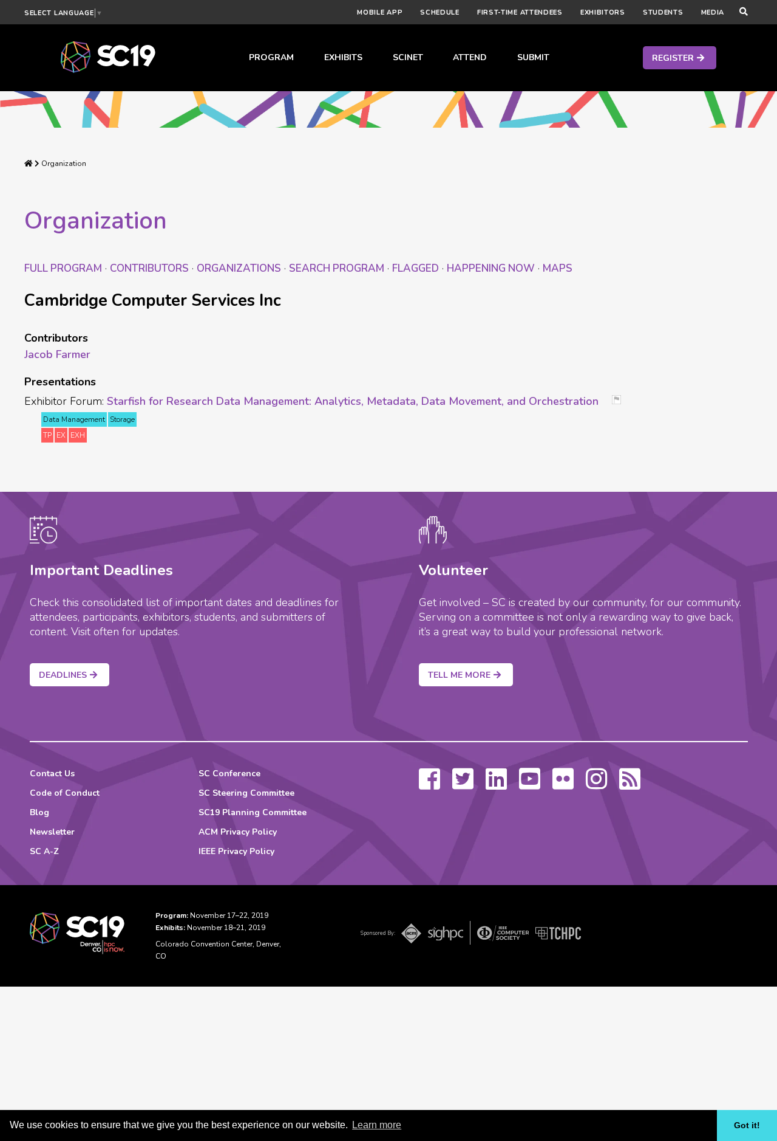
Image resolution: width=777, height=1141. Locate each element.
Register (673, 58)
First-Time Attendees (520, 12)
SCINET (408, 57)
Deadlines (63, 675)
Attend (470, 57)
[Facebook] (429, 784)
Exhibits (343, 57)
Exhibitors (602, 12)
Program (271, 57)
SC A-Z (44, 851)
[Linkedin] (496, 784)
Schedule (440, 12)
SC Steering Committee (246, 793)
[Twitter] (462, 784)
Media (713, 12)
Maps (557, 268)
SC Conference (229, 773)
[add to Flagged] (621, 401)
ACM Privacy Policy (237, 832)
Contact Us (52, 773)
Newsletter (52, 832)
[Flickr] (563, 784)
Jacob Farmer (57, 354)
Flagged (415, 268)
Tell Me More (459, 675)
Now (491, 268)
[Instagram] (596, 784)
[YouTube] (529, 784)
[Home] (28, 163)
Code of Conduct (65, 793)
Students (663, 12)
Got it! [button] (747, 1125)
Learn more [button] (376, 1125)
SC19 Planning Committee (252, 812)
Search (336, 268)
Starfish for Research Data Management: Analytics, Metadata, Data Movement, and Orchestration (353, 401)
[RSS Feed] (629, 784)
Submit (533, 57)
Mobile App (379, 12)
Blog (39, 812)
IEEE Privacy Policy (236, 851)
